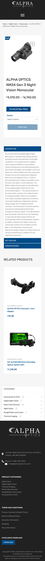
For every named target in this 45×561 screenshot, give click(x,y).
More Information (8, 528)
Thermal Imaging (10, 416)
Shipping (5, 524)
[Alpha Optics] (22, 9)
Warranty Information (10, 520)
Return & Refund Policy (11, 516)
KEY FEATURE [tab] (10, 241)
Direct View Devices (12, 405)
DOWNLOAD (8, 542)
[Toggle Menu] (22, 16)
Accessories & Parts (14, 306)
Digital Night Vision (11, 401)
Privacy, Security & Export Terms (15, 512)
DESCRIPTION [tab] (10, 149)
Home (5, 24)
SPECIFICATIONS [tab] (12, 246)
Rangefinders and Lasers (14, 412)
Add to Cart (22, 127)
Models (10, 115)
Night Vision (13, 24)
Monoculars (24, 24)
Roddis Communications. (23, 554)
